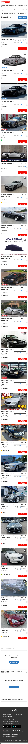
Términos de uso (6, 734)
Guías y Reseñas (18, 714)
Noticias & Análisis (7, 714)
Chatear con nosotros (7, 716)
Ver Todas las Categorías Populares (11, 723)
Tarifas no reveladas (22, 164)
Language (6, 730)
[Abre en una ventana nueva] (7, 726)
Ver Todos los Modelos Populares (11, 721)
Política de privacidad (15, 734)
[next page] (21, 644)
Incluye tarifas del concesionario (20, 40)
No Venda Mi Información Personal (10, 736)
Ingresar (24, 730)
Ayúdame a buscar (22, 17)
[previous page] (7, 644)
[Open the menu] (26, 2)
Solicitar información (22, 48)
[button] (23, 9)
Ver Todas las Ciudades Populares (10, 719)
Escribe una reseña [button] (14, 662)
